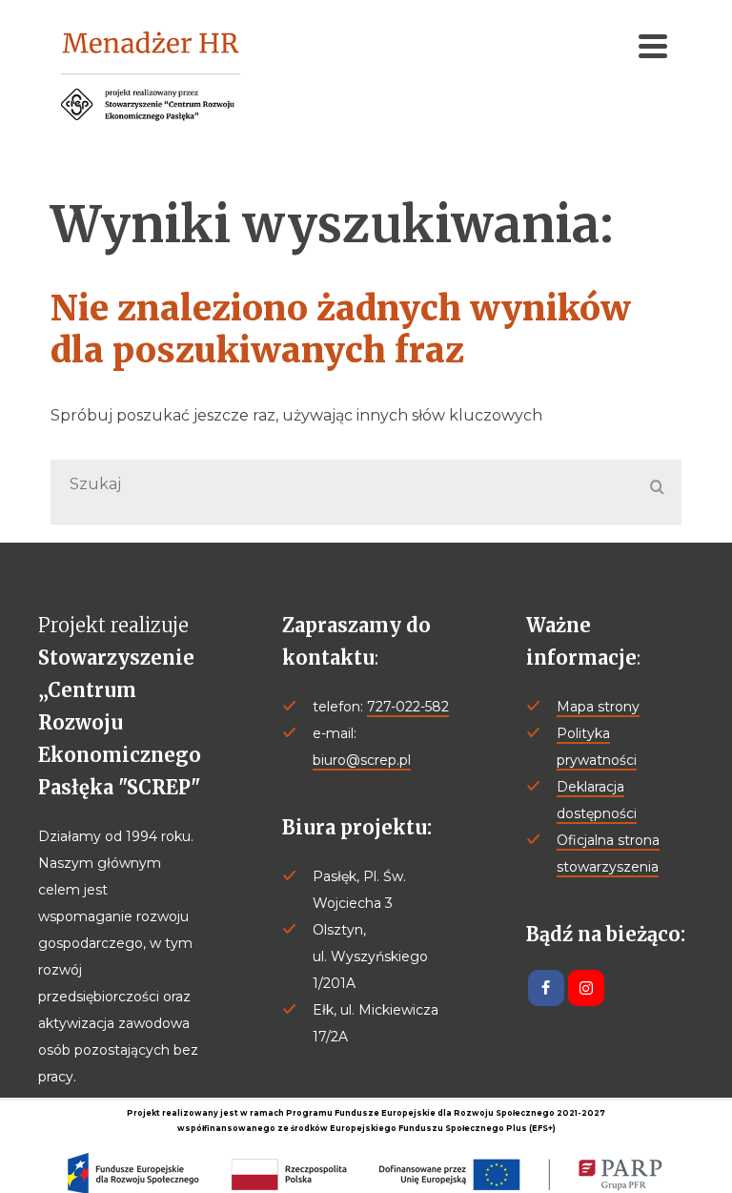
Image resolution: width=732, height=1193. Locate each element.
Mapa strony (598, 706)
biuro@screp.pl (362, 760)
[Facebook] (546, 988)
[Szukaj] (657, 488)
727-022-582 (408, 706)
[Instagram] (586, 988)
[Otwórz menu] (653, 46)
